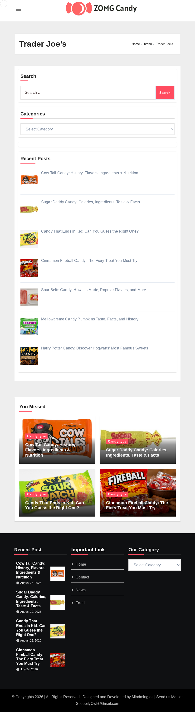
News (81, 590)
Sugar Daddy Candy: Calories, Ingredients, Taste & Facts (136, 453)
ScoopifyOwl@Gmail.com (97, 704)
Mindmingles (142, 697)
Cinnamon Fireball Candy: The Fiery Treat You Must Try (137, 505)
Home (81, 564)
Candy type (36, 436)
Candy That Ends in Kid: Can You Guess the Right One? (54, 505)
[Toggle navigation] (18, 11)
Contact (82, 577)
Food (80, 603)
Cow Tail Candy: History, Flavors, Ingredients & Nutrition (50, 449)
